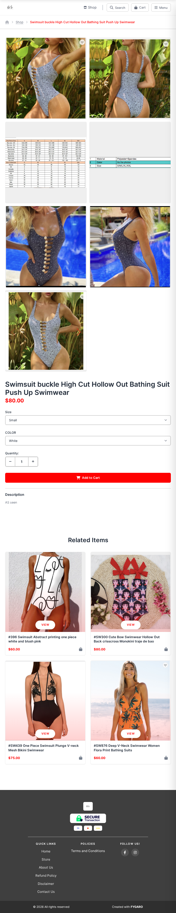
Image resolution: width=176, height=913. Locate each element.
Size (8, 412)
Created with (127, 906)
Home (45, 851)
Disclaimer (46, 884)
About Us (46, 867)
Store (46, 859)
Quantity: (12, 453)
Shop (19, 22)
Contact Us (46, 892)
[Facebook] (125, 852)
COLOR (10, 432)
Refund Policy (45, 875)
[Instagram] (135, 852)
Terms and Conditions (88, 851)
